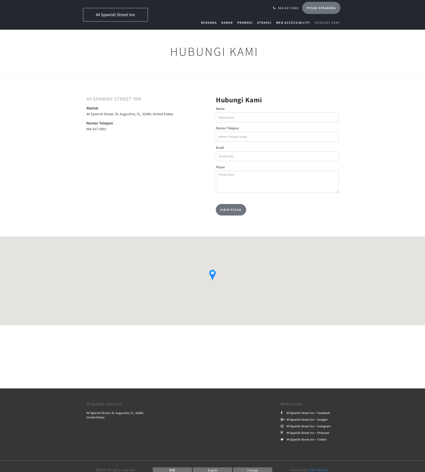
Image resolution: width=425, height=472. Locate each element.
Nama (220, 108)
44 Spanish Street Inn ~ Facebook (308, 413)
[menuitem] (210, 23)
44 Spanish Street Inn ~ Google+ (307, 419)
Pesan (220, 167)
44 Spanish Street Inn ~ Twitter (306, 439)
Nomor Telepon (227, 128)
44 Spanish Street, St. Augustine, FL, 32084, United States (129, 114)
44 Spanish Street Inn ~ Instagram (308, 426)
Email (220, 147)
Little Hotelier (318, 470)
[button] (212, 275)
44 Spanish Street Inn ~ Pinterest (307, 433)
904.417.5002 (96, 129)
